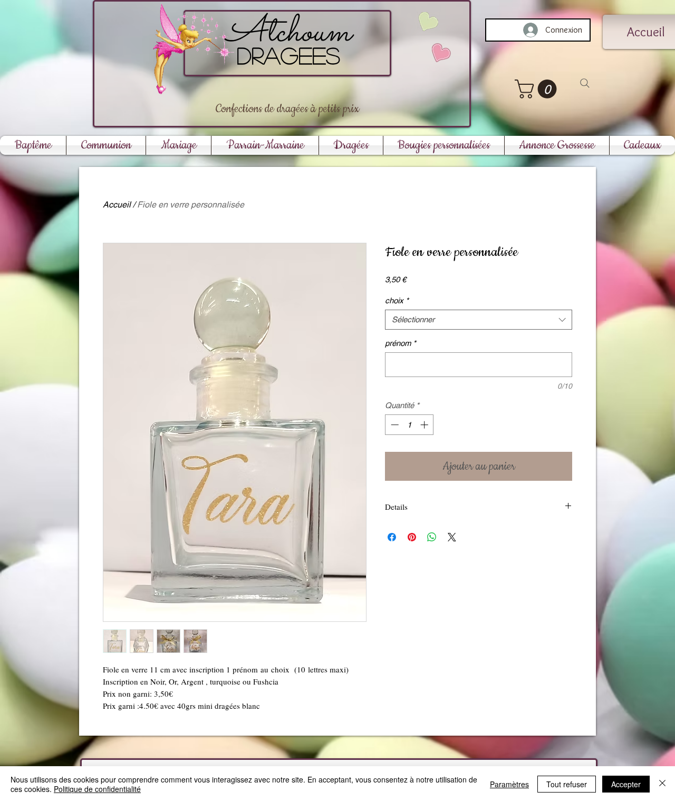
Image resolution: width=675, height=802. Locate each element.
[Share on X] (452, 537)
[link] (538, 89)
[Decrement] (394, 424)
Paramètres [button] (509, 784)
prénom (400, 343)
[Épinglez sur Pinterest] (412, 537)
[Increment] (425, 424)
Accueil (117, 205)
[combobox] (478, 320)
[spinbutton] (409, 424)
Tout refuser (566, 784)
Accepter (626, 784)
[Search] (585, 83)
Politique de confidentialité (97, 789)
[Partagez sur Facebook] (391, 537)
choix (397, 300)
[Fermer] (662, 784)
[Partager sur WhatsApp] (432, 537)
